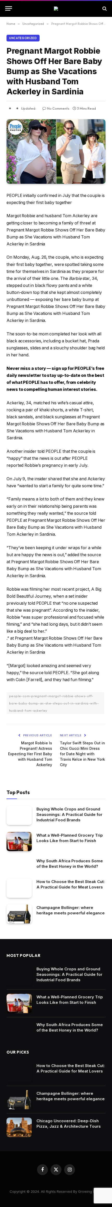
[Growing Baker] (56, 8)
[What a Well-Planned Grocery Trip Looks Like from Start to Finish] (19, 841)
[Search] (104, 8)
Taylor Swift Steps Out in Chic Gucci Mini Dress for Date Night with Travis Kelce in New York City (82, 754)
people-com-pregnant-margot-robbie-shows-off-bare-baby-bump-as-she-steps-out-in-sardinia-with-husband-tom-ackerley (54, 703)
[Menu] (8, 8)
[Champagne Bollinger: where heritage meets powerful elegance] (19, 914)
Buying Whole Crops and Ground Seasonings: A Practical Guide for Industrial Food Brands (69, 814)
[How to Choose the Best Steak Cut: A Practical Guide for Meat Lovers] (19, 888)
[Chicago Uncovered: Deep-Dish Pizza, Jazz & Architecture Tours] (19, 1127)
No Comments (58, 108)
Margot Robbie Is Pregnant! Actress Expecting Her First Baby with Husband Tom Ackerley (30, 754)
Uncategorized (23, 38)
